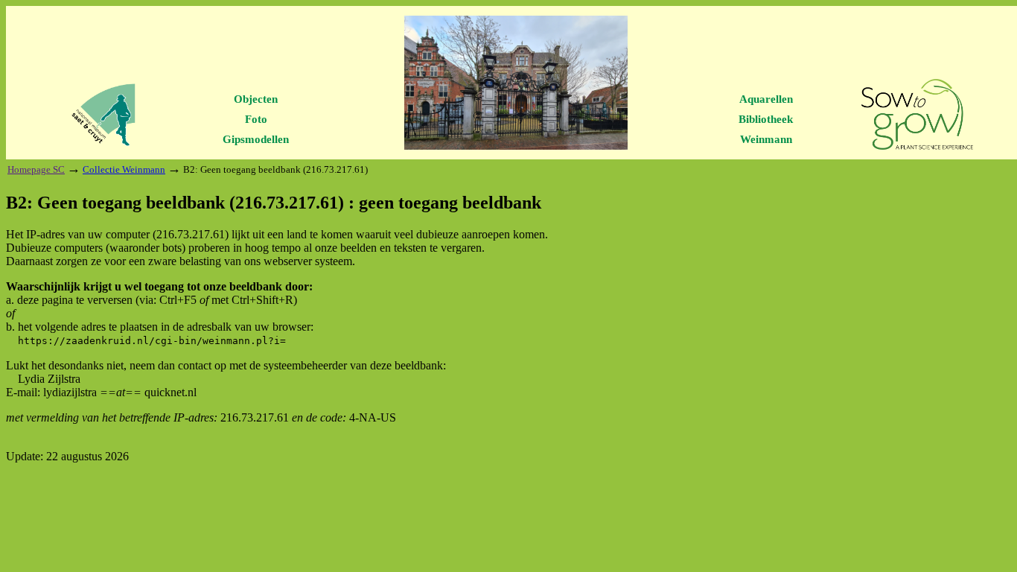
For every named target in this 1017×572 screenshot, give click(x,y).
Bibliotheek (766, 119)
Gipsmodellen (256, 139)
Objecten (256, 99)
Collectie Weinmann (124, 169)
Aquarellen (766, 99)
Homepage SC (36, 169)
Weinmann (766, 139)
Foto (256, 119)
